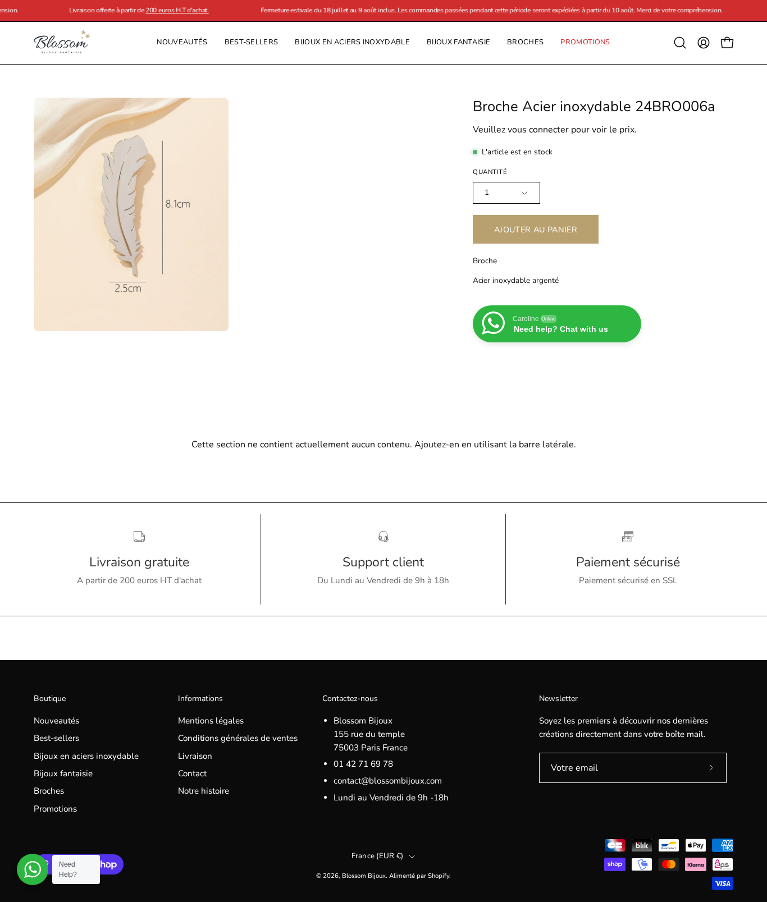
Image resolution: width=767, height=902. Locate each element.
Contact (192, 773)
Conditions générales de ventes (238, 738)
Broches (49, 791)
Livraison (195, 756)
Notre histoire (203, 791)
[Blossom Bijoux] (62, 43)
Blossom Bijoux (364, 875)
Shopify (438, 875)
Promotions (55, 808)
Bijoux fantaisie (63, 773)
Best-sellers (56, 738)
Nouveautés (56, 720)
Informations (200, 699)
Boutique (50, 699)
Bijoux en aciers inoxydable (86, 756)
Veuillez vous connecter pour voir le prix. (555, 129)
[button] (525, 43)
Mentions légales (211, 720)
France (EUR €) (377, 856)
